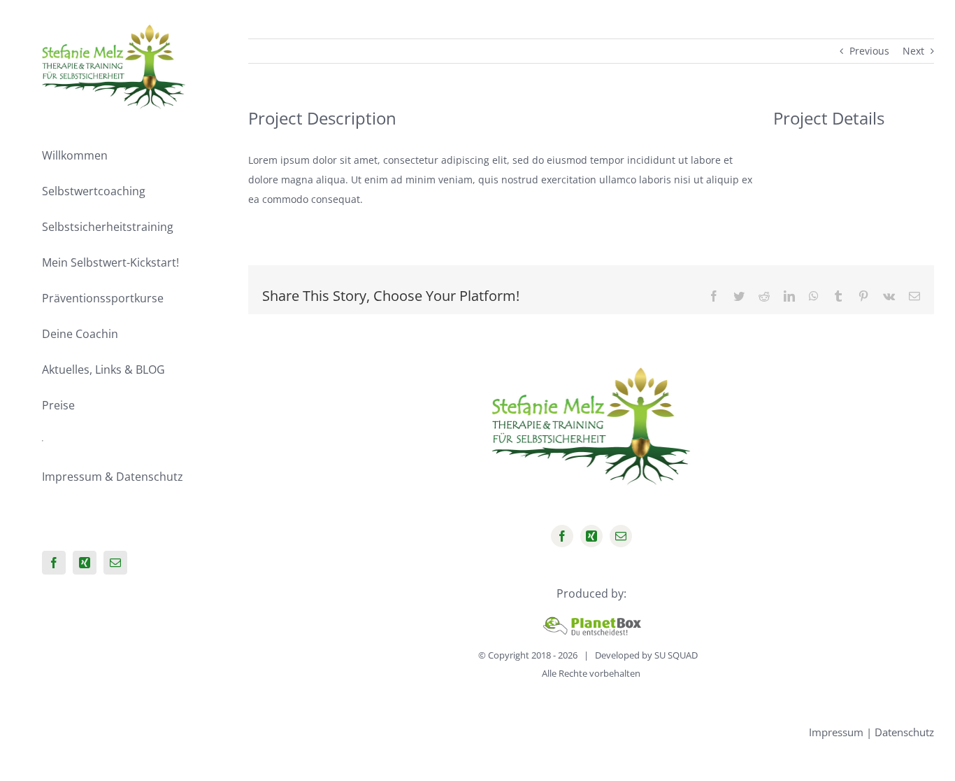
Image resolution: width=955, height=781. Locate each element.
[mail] (621, 536)
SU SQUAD (676, 655)
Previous (869, 50)
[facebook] (562, 536)
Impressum (836, 732)
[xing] (591, 536)
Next (913, 50)
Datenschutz (904, 732)
